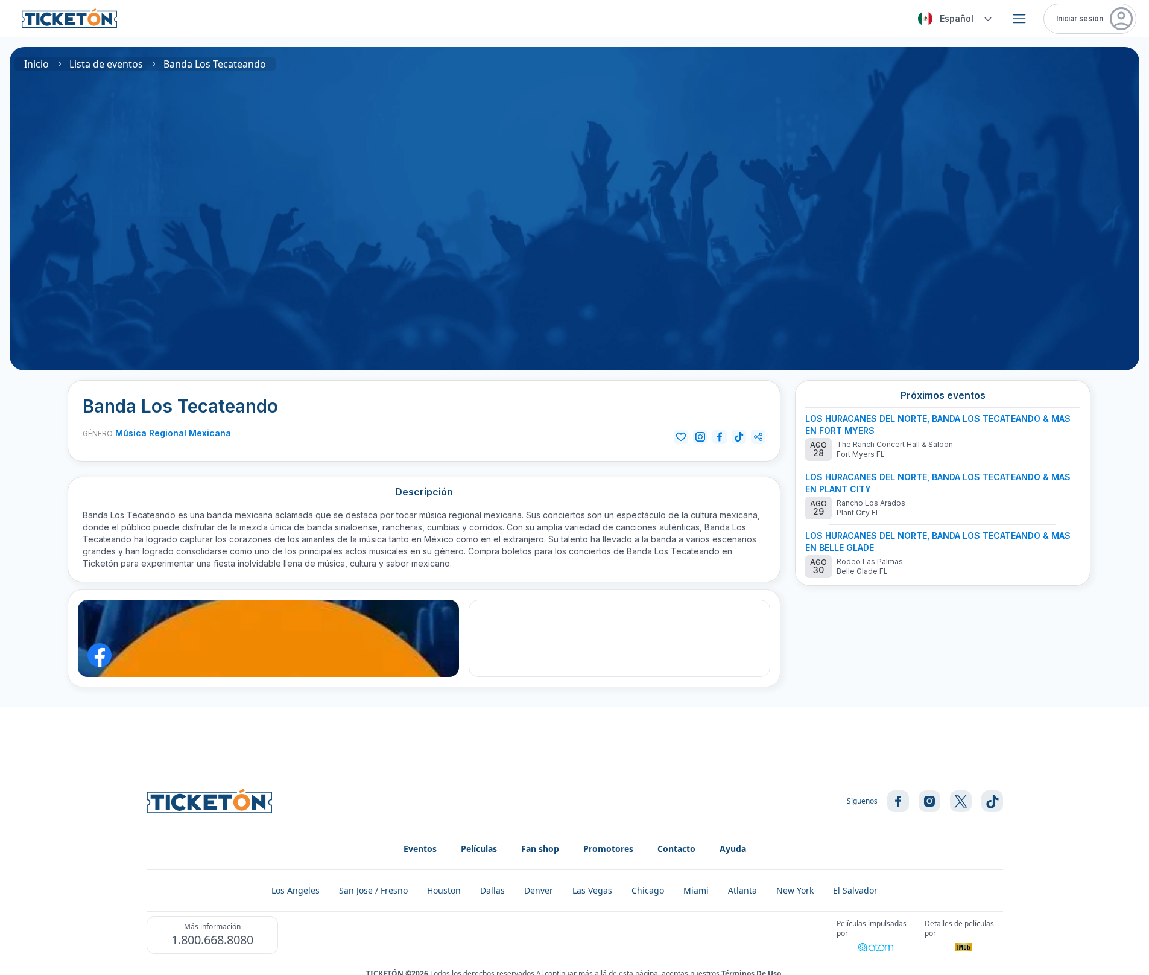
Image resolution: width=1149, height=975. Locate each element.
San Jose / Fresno (373, 890)
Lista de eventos (106, 64)
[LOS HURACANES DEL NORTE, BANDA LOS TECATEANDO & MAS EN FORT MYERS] (942, 437)
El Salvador (855, 890)
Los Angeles (295, 890)
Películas (479, 848)
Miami (696, 890)
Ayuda (733, 848)
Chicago (647, 890)
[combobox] (953, 19)
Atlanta (742, 890)
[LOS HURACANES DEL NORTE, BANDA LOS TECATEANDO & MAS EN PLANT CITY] (942, 495)
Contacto (676, 848)
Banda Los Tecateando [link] (214, 64)
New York (795, 890)
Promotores (608, 848)
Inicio (36, 64)
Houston (444, 890)
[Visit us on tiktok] (992, 801)
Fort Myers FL (861, 454)
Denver (538, 890)
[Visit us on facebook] (898, 801)
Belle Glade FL (862, 571)
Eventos (420, 848)
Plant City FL (858, 512)
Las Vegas (592, 890)
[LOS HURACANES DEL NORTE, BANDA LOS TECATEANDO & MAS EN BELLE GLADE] (942, 554)
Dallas (492, 890)
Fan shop (540, 848)
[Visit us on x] (961, 801)
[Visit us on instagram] (929, 801)
